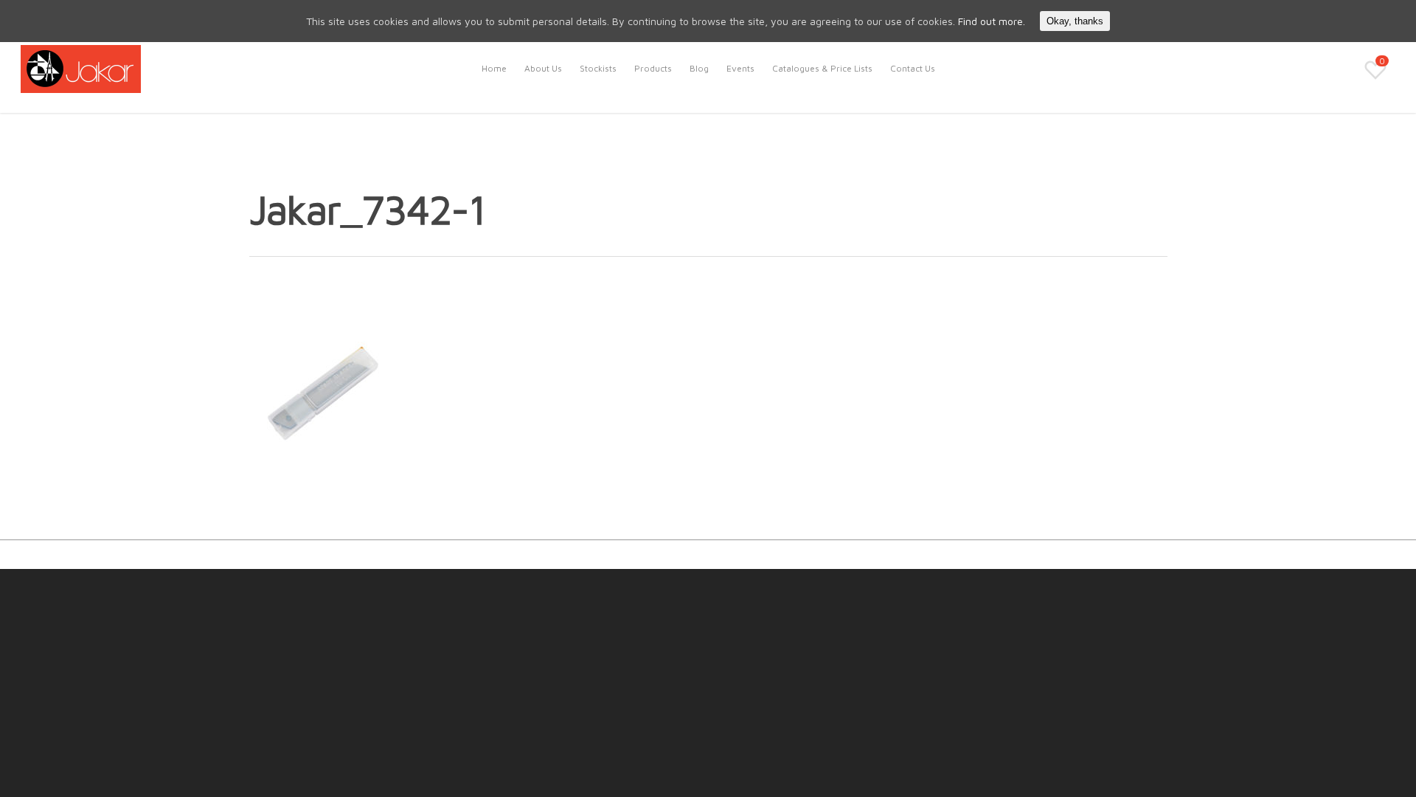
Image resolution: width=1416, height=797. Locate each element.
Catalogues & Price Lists (822, 68)
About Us (543, 68)
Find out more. (991, 21)
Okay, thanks (1075, 21)
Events (740, 68)
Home (494, 68)
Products (653, 68)
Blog (699, 68)
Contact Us (912, 68)
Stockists (598, 68)
